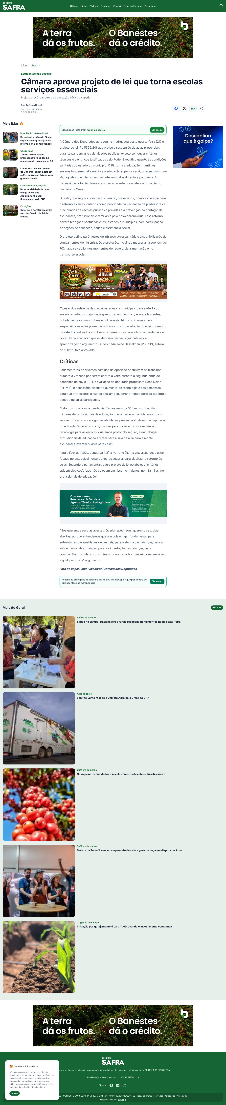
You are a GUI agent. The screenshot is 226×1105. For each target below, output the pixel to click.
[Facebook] (111, 1085)
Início (24, 65)
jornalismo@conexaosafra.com (101, 1077)
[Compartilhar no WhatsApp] (193, 108)
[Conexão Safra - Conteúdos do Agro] (14, 6)
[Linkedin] (118, 1085)
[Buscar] (221, 6)
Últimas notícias (78, 6)
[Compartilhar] (201, 108)
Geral (34, 65)
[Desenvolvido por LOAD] (122, 1100)
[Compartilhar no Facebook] (176, 108)
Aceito (15, 1093)
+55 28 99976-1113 (130, 1077)
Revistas (105, 6)
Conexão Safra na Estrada (127, 6)
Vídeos (94, 6)
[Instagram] (124, 1085)
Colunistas (150, 6)
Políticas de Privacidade (175, 1096)
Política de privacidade (34, 1087)
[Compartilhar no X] (184, 108)
